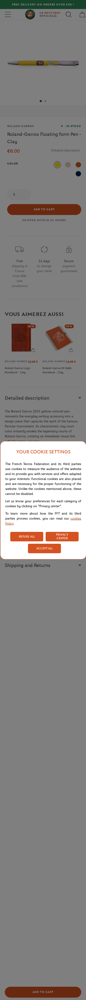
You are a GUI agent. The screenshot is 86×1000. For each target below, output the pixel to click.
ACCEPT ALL (44, 548)
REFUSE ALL (27, 536)
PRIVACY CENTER (62, 536)
